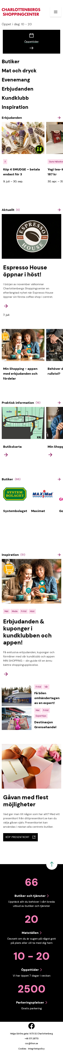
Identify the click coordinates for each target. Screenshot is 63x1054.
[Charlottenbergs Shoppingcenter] (21, 12)
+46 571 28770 (31, 1038)
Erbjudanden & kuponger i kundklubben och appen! (27, 632)
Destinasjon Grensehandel (45, 724)
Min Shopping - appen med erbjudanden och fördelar (20, 374)
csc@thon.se (31, 1043)
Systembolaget (15, 511)
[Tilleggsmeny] (55, 12)
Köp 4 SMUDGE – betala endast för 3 (21, 171)
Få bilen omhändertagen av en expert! (46, 698)
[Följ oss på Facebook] (31, 1026)
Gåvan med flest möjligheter (25, 801)
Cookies (22, 1048)
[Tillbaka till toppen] (51, 864)
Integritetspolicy (36, 1048)
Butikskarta (12, 447)
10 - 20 (17, 24)
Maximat (38, 511)
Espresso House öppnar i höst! (25, 271)
